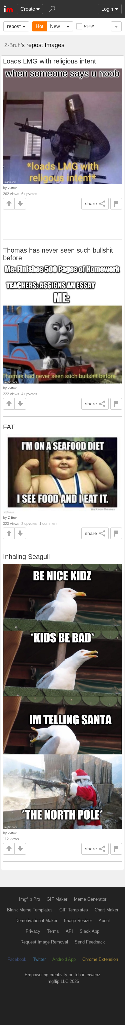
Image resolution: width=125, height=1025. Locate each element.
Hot (39, 26)
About (104, 920)
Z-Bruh (12, 45)
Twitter (39, 959)
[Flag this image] (116, 203)
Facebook (16, 959)
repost (14, 26)
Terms (53, 931)
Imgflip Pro (29, 899)
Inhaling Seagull (26, 556)
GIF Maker (57, 899)
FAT (9, 427)
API (69, 931)
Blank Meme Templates (30, 909)
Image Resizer (78, 920)
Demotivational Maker (36, 920)
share (91, 203)
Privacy (33, 931)
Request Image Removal (44, 941)
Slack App (89, 931)
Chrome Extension (100, 959)
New (55, 26)
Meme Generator (90, 899)
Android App (64, 959)
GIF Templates (73, 909)
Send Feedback (90, 941)
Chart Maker (106, 909)
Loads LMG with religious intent (49, 61)
